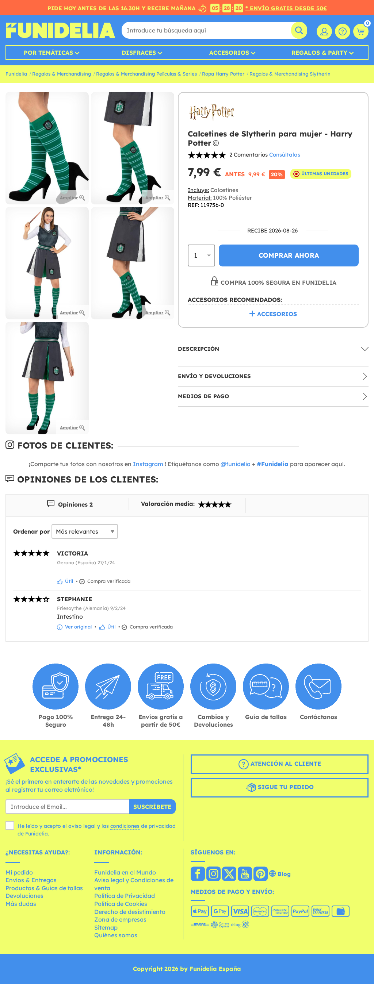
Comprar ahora (289, 255)
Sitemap (106, 927)
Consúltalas (284, 154)
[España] (198, 874)
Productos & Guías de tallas (44, 888)
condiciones (125, 826)
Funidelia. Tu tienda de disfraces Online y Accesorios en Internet (60, 30)
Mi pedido (19, 872)
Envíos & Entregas (31, 880)
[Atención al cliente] (342, 31)
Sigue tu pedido (285, 787)
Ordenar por (31, 531)
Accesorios (229, 52)
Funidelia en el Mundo (125, 872)
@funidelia (236, 464)
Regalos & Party (319, 52)
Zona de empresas (120, 919)
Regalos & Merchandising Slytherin (290, 74)
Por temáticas (48, 52)
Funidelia (16, 74)
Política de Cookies (120, 903)
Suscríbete (152, 806)
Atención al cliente (285, 763)
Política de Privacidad (124, 895)
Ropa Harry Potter (223, 74)
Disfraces (139, 52)
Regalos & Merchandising (61, 74)
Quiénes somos (115, 935)
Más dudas (20, 903)
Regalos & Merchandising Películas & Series (146, 74)
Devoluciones (24, 895)
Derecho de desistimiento (129, 911)
